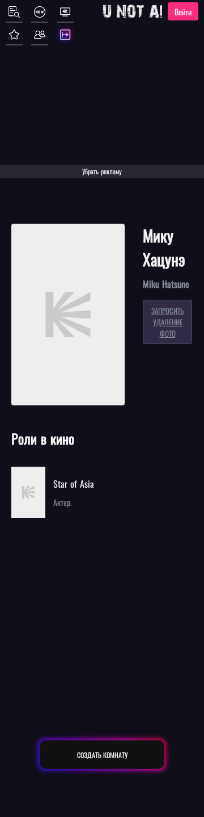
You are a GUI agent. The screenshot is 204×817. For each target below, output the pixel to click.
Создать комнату (102, 755)
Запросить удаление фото (167, 322)
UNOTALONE (149, 11)
